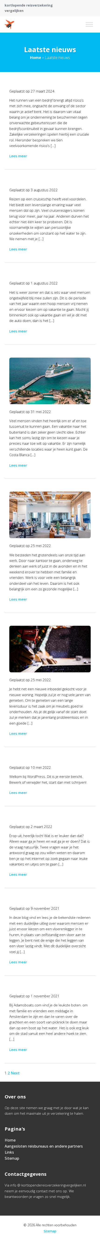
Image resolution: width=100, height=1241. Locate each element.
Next (15, 1073)
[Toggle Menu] (89, 24)
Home (35, 57)
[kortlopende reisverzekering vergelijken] (9, 24)
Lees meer (18, 156)
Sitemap (12, 1158)
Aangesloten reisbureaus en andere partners (44, 1146)
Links (9, 1152)
